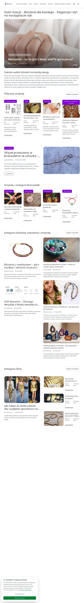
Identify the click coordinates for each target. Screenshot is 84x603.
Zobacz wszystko (72, 94)
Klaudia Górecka (8, 271)
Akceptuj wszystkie (20, 598)
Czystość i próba (10, 101)
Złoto (30, 4)
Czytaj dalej (9, 173)
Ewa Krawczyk (47, 350)
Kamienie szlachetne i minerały (62, 4)
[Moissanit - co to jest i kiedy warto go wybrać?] (42, 43)
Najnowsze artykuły (21, 4)
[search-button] (74, 4)
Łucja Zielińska (12, 63)
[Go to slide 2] (75, 64)
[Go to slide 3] (76, 65)
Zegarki (36, 4)
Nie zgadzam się (19, 594)
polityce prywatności (25, 590)
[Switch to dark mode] (78, 3)
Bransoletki (43, 4)
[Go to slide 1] (73, 64)
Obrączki (50, 4)
